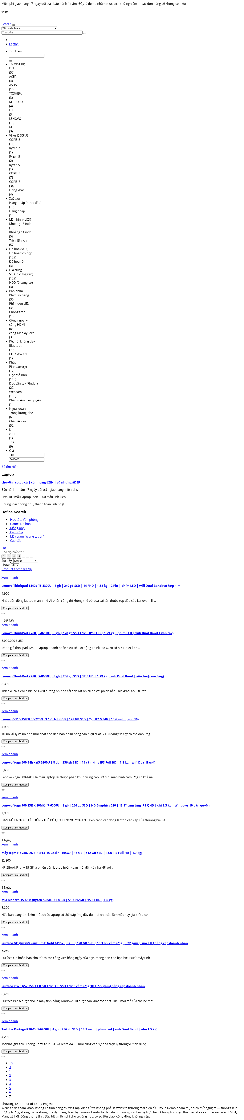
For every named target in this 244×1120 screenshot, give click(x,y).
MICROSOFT (17, 102)
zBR (11, 442)
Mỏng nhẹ (17, 528)
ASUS (13, 85)
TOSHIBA (15, 93)
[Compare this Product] (3, 613)
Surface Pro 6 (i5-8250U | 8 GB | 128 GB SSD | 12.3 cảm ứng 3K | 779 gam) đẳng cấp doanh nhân (73, 986)
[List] (27, 557)
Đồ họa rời (16, 261)
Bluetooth (16, 345)
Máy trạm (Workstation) (27, 536)
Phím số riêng (19, 295)
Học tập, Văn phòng (24, 519)
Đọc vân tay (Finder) (23, 383)
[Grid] (23, 557)
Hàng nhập (17, 211)
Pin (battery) (18, 366)
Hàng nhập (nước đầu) (25, 203)
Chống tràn (17, 312)
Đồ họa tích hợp (20, 253)
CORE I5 (14, 173)
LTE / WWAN (18, 354)
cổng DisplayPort (21, 333)
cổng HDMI (17, 324)
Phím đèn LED (19, 303)
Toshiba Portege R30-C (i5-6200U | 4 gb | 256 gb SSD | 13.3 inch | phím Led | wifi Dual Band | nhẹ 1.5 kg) (79, 1029)
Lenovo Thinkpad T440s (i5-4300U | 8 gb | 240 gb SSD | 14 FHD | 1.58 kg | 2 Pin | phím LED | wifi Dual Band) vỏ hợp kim (91, 586)
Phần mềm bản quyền (25, 400)
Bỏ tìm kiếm (10, 467)
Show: (6, 565)
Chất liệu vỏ (17, 421)
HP (11, 110)
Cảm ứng (16, 532)
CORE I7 (14, 182)
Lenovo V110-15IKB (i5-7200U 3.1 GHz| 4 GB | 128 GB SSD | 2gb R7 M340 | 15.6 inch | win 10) (70, 719)
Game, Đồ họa (20, 524)
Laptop (13, 44)
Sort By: (7, 561)
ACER (13, 77)
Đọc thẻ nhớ (18, 375)
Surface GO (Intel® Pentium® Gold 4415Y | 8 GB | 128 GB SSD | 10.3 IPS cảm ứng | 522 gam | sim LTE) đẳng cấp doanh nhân (95, 943)
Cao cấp (16, 541)
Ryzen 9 (14, 165)
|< (11, 1063)
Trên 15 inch (18, 240)
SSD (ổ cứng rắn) (21, 274)
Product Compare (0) (17, 569)
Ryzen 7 (14, 148)
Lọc (4, 548)
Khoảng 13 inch (20, 224)
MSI (11, 127)
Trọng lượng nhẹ (21, 413)
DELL (12, 68)
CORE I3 (14, 140)
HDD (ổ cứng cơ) (21, 282)
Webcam (15, 392)
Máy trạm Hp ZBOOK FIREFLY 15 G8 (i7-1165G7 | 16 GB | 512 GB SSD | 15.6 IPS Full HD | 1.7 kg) (72, 853)
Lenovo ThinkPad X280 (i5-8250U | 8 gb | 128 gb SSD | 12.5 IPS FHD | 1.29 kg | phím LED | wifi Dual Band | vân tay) (87, 633)
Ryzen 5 (14, 156)
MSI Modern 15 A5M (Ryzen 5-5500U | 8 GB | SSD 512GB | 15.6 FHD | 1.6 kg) (57, 900)
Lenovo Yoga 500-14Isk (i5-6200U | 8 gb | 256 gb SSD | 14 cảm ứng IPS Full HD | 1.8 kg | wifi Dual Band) (78, 762)
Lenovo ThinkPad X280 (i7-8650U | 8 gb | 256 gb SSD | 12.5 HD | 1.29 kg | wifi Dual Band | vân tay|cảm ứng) (83, 676)
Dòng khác (16, 190)
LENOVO (15, 119)
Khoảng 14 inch (20, 232)
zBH (12, 434)
